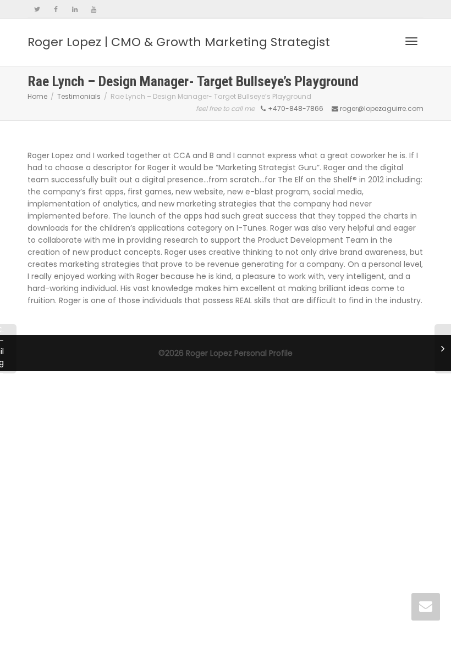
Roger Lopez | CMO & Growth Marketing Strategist (179, 42)
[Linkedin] (74, 9)
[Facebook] (56, 9)
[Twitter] (37, 9)
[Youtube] (93, 9)
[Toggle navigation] (411, 41)
